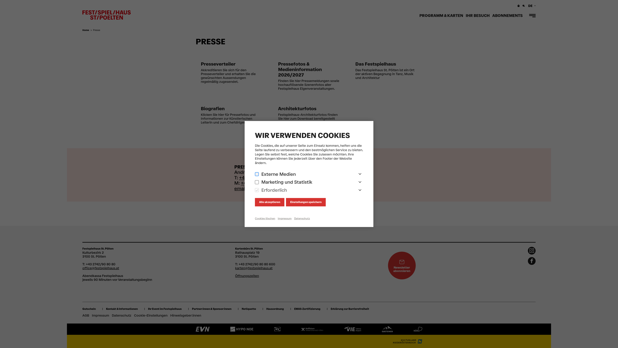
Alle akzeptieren (269, 202)
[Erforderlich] (257, 190)
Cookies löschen (265, 218)
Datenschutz (302, 218)
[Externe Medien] (257, 174)
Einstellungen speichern (306, 202)
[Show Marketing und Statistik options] (360, 182)
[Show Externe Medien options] (360, 174)
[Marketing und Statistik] (257, 182)
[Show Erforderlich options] (360, 190)
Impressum (285, 218)
